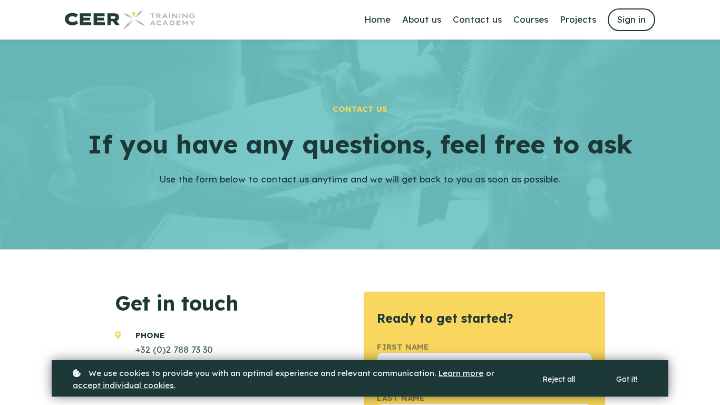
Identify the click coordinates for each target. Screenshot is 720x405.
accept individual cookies (123, 385)
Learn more (461, 373)
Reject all (558, 379)
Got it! (626, 379)
